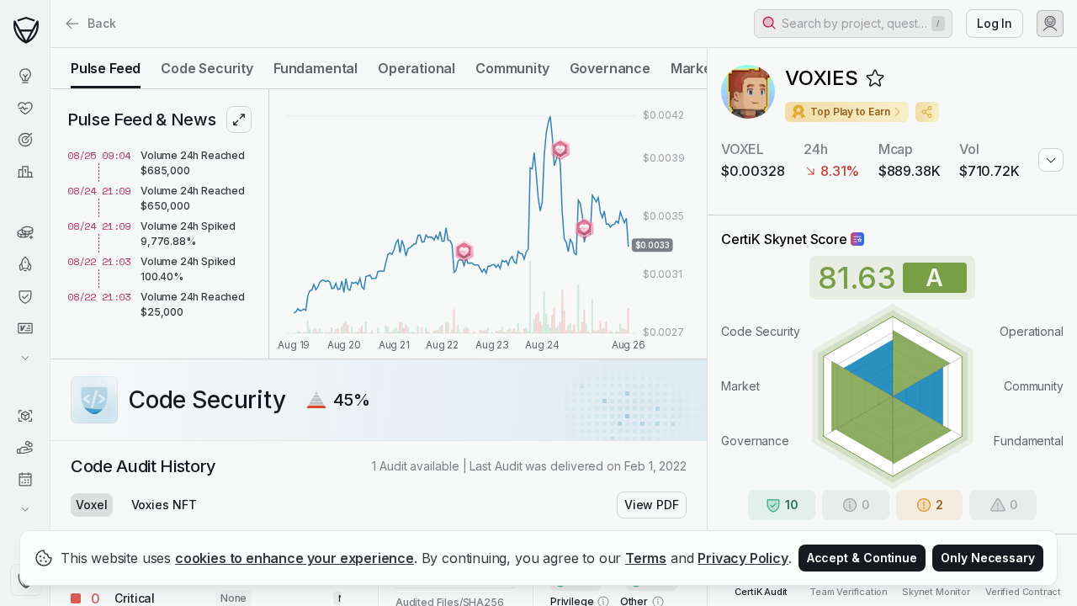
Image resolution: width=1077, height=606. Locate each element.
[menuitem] (25, 76)
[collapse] (50, 48)
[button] (853, 23)
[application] (488, 224)
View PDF (651, 504)
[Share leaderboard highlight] (927, 112)
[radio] (106, 68)
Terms (645, 558)
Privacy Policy (743, 558)
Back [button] (102, 23)
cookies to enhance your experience (294, 558)
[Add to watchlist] (875, 78)
